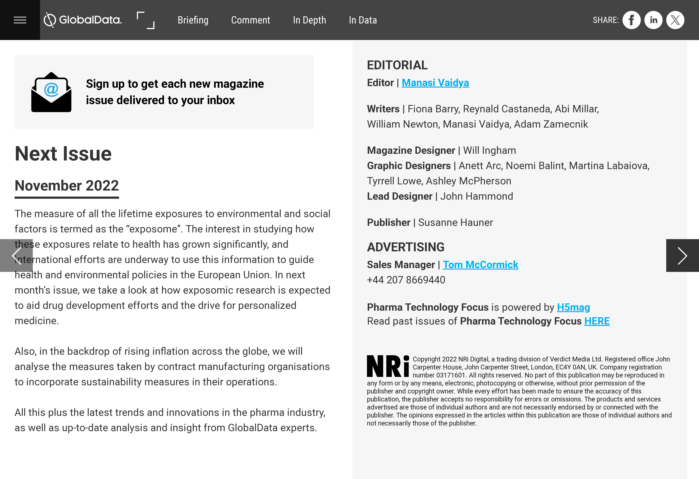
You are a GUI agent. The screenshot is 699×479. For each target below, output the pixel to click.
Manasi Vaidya (435, 83)
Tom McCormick (480, 265)
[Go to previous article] (16, 255)
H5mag (573, 307)
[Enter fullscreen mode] (145, 20)
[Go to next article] (682, 255)
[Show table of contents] (20, 20)
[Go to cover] (83, 20)
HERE (597, 321)
